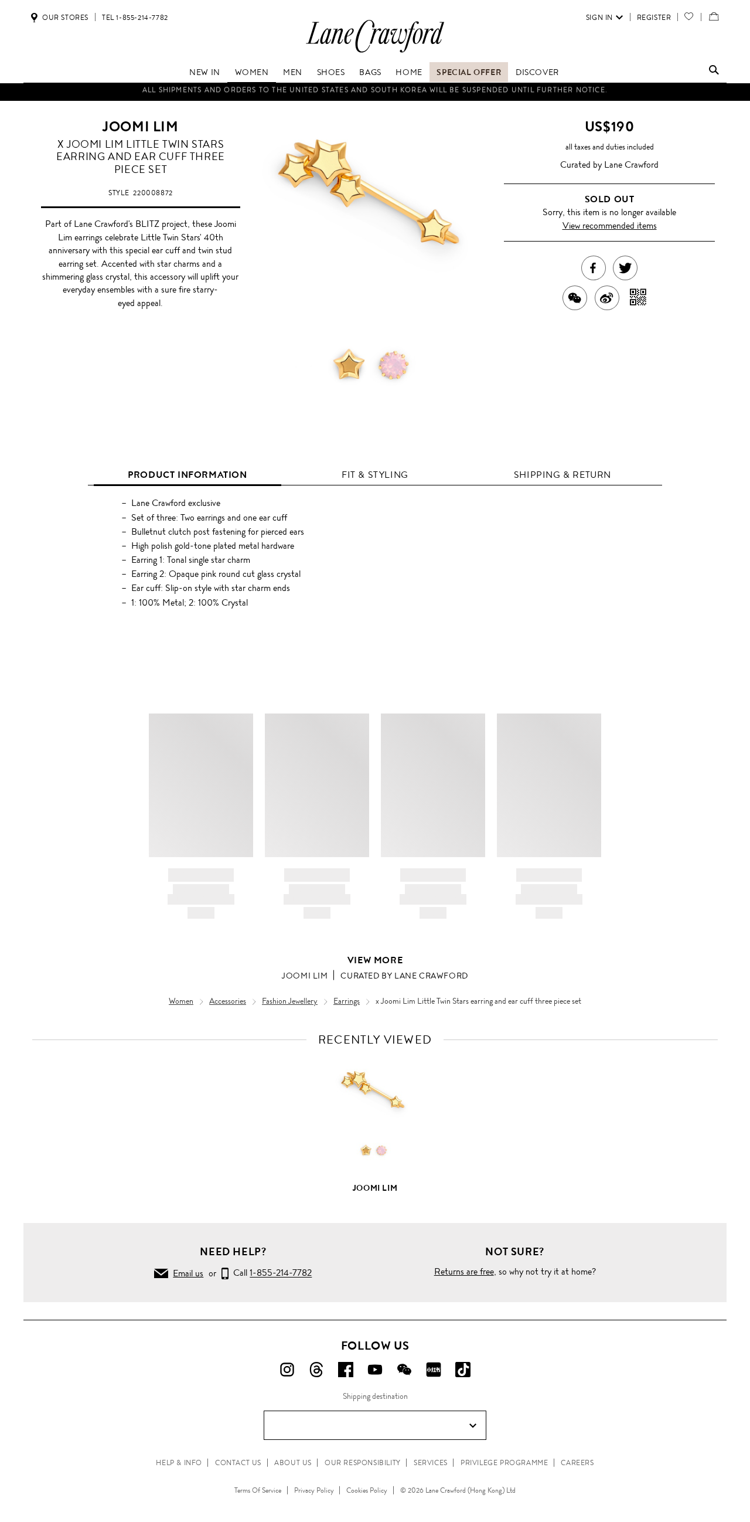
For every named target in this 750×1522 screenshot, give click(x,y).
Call (270, 1273)
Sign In (599, 17)
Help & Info (179, 1463)
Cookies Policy (366, 1490)
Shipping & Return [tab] (562, 474)
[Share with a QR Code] (638, 298)
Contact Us (238, 1463)
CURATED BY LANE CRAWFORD (404, 975)
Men (292, 72)
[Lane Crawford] (375, 52)
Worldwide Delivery (375, 92)
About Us (293, 1463)
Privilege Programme (504, 1463)
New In (204, 72)
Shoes (331, 72)
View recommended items (609, 225)
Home (409, 72)
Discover (537, 72)
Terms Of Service (257, 1490)
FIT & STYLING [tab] (375, 474)
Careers (577, 1463)
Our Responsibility (363, 1463)
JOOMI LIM (140, 127)
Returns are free (464, 1271)
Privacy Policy (314, 1490)
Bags (370, 72)
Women (252, 72)
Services (431, 1463)
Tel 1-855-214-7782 (135, 17)
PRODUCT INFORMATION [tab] (187, 474)
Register (654, 17)
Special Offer (469, 72)
